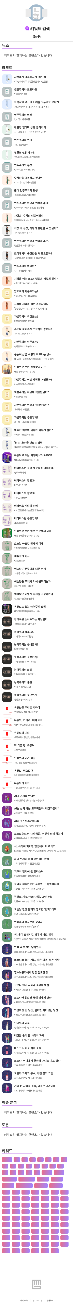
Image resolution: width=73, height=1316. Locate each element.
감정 (45, 1198)
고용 (6, 1237)
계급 (64, 1224)
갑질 (55, 1198)
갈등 (35, 1198)
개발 (35, 1205)
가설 (35, 1192)
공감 (45, 1237)
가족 (64, 1192)
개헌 (64, 1205)
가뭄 (25, 1192)
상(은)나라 (56, 1185)
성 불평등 (57, 1179)
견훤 (35, 1218)
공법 (6, 1244)
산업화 (7, 1159)
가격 (6, 1192)
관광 (25, 1250)
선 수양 (59, 1172)
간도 (16, 1198)
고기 (35, 1231)
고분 (55, 1231)
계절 (16, 1231)
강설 (64, 1198)
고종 (16, 1237)
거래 (25, 1211)
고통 (25, 1237)
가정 (55, 1192)
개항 (55, 1205)
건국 (55, 1211)
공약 (16, 1244)
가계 (16, 1192)
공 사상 (47, 1172)
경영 (25, 1224)
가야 (45, 1192)
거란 (16, 1211)
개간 (25, 1205)
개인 (45, 1205)
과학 (16, 1250)
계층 (25, 1231)
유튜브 (50, 1300)
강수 (6, 1205)
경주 (55, 1224)
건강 (45, 1211)
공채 (55, 1244)
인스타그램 (37, 1300)
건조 (64, 1211)
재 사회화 (8, 1185)
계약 (6, 1231)
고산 (64, 1231)
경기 (6, 1224)
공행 (64, 1244)
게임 (25, 1218)
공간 (35, 1237)
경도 (16, 1224)
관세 (35, 1250)
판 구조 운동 (9, 1179)
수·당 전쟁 (40, 1185)
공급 (55, 1237)
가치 (6, 1198)
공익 (25, 1244)
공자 (45, 1244)
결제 (45, 1218)
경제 (45, 1224)
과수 (6, 1250)
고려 (45, 1231)
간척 (25, 1198)
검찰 (16, 1218)
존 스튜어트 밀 (24, 1185)
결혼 (55, 1218)
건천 (6, 1218)
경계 (64, 1218)
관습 (45, 1250)
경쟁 (35, 1224)
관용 (55, 1250)
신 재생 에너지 (27, 1179)
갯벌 (6, 1211)
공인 (35, 1244)
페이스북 (24, 1300)
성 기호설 (43, 1179)
